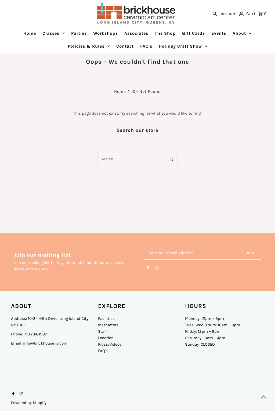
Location (106, 337)
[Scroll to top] (264, 397)
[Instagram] (157, 268)
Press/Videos (110, 344)
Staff (102, 331)
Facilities (106, 318)
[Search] (214, 13)
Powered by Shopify (28, 402)
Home (120, 91)
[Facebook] (148, 268)
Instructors (108, 325)
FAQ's (103, 350)
